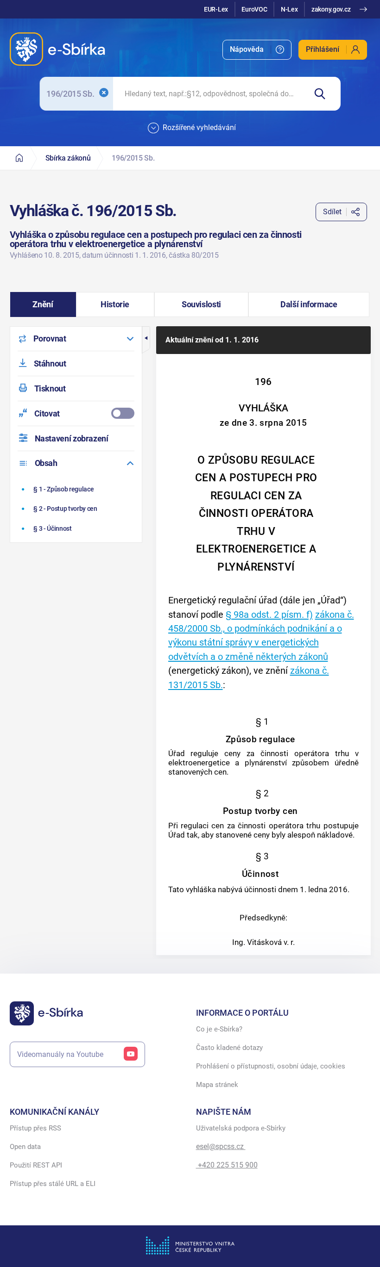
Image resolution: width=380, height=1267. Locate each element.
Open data (25, 1147)
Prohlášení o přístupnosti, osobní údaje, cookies (270, 1066)
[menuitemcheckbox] (76, 413)
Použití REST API (36, 1165)
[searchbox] (209, 94)
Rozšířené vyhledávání (199, 127)
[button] (43, 304)
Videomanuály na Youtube (60, 1054)
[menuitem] (256, 50)
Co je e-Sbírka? (219, 1029)
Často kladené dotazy (229, 1047)
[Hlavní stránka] (19, 158)
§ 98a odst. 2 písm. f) (269, 614)
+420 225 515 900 (227, 1165)
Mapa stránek (217, 1085)
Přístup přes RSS (35, 1128)
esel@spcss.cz (221, 1146)
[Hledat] (324, 94)
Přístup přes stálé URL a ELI (52, 1184)
